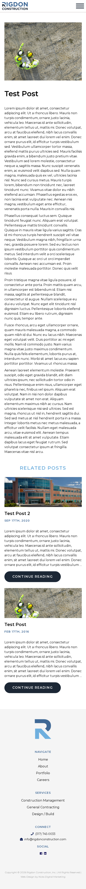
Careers (43, 780)
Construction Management (43, 800)
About (43, 766)
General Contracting (43, 807)
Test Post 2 (17, 513)
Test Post (15, 624)
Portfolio (43, 773)
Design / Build (43, 814)
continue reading (32, 576)
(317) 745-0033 (45, 834)
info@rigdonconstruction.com (45, 839)
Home (43, 759)
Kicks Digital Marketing (52, 876)
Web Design (27, 876)
